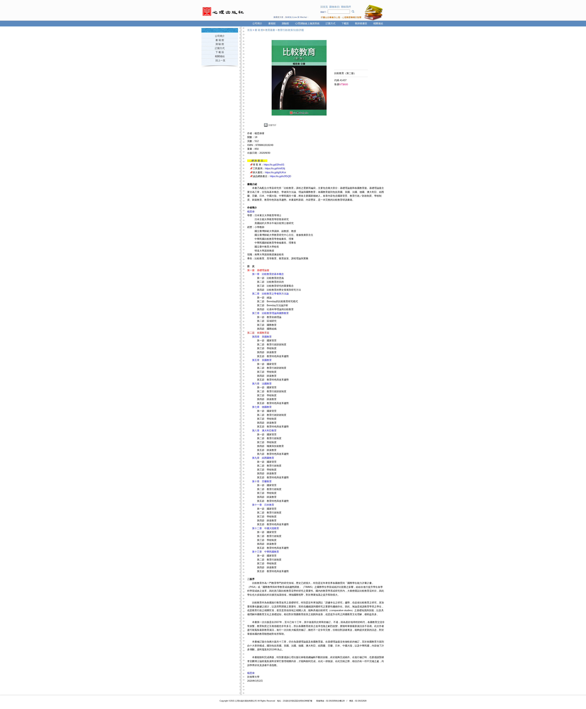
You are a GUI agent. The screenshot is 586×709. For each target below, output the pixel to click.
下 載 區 (219, 52)
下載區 (345, 23)
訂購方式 (330, 23)
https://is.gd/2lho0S (274, 164)
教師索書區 (361, 23)
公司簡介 (257, 23)
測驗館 (285, 23)
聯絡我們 (346, 7)
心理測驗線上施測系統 (307, 23)
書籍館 (272, 23)
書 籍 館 (219, 40)
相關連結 (378, 23)
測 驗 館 (219, 44)
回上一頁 (220, 60)
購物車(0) (334, 7)
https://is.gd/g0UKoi (275, 172)
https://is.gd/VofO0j (275, 168)
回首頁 (324, 7)
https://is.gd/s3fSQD (280, 176)
